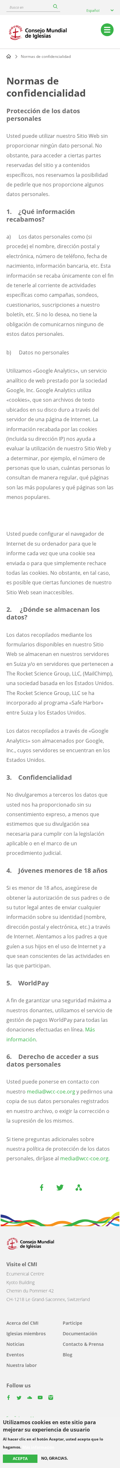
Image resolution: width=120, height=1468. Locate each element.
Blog (67, 1355)
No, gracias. (54, 1458)
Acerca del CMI (22, 1323)
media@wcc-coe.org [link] (51, 1091)
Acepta (20, 1458)
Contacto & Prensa (83, 1344)
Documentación (80, 1333)
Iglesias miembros (26, 1333)
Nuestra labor (21, 1365)
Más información (38, 1447)
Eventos (15, 1355)
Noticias (15, 1344)
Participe (72, 1323)
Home (8, 56)
